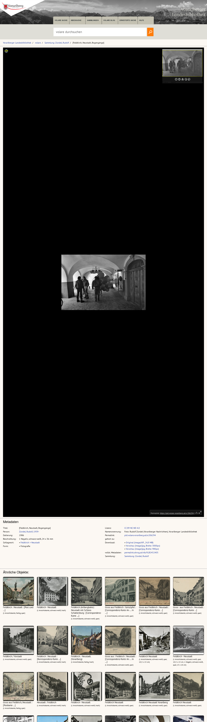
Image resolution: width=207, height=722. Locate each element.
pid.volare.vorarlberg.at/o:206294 (140, 535)
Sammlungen (92, 20)
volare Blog (109, 20)
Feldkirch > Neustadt (30, 542)
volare (38, 42)
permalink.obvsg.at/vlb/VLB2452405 (141, 552)
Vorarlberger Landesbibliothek (17, 42)
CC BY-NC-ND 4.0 (132, 528)
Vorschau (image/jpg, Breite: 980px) (142, 549)
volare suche (61, 20)
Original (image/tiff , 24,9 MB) (139, 542)
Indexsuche (76, 20)
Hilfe (141, 20)
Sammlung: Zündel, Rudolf (57, 42)
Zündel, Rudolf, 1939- (29, 531)
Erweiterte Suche (128, 20)
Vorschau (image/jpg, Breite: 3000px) (143, 545)
